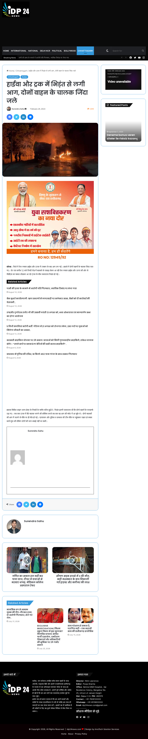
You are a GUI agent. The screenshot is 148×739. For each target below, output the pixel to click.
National (33, 51)
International (18, 51)
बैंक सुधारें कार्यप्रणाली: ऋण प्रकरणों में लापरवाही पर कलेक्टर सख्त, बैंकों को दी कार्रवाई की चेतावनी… (53, 57)
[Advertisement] (98, 23)
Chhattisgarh (85, 51)
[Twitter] (81, 717)
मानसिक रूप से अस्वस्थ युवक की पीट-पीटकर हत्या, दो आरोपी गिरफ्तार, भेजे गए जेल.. (20, 613)
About (70, 734)
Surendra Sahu (18, 109)
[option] (125, 126)
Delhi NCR (45, 51)
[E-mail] (11, 492)
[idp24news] (15, 9)
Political (57, 51)
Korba (24, 77)
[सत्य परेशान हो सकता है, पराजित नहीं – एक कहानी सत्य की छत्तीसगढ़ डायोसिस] (81, 615)
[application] (123, 79)
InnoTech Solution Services (107, 729)
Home (6, 51)
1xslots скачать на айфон (123, 138)
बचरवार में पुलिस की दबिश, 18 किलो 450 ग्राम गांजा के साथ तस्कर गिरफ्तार (42, 354)
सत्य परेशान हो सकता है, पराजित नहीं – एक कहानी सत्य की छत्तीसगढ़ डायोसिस (80, 628)
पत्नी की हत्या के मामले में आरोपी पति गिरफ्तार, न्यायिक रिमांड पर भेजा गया (42, 288)
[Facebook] (78, 717)
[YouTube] (85, 717)
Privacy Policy (81, 734)
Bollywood (70, 51)
